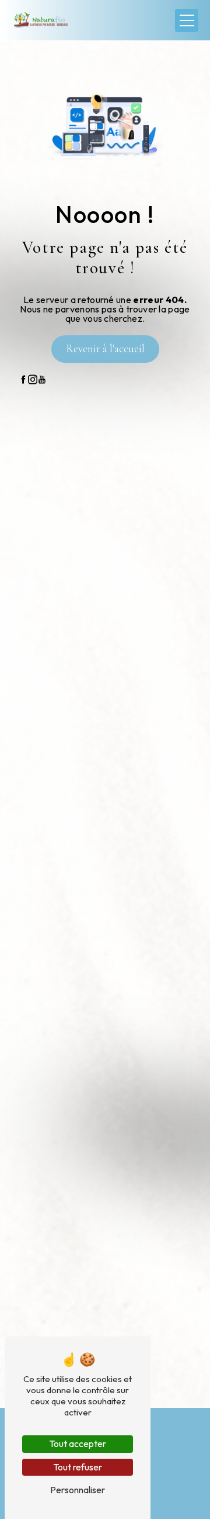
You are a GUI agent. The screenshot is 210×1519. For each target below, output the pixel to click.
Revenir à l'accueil (105, 349)
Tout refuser (77, 1467)
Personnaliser (77, 1490)
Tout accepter (77, 1443)
